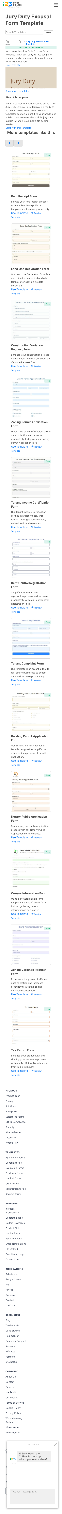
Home (7, 44)
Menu (56, 5)
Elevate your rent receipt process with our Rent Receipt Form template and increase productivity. (30, 205)
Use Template (12, 65)
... (18, 44)
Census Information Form (28, 893)
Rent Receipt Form (24, 196)
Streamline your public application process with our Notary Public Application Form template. (29, 830)
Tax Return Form (22, 1050)
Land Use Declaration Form (30, 269)
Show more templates (17, 91)
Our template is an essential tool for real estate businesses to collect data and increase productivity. (30, 672)
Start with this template (18, 127)
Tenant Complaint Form (27, 663)
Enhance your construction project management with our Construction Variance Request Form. (30, 358)
